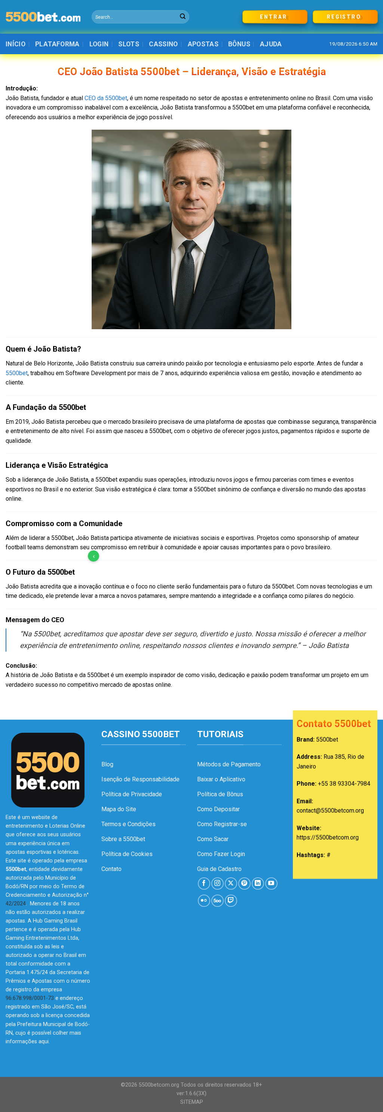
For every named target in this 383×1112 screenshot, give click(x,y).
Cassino (163, 44)
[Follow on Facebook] (204, 883)
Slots (128, 44)
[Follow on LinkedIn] (258, 883)
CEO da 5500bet (106, 98)
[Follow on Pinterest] (244, 883)
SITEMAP (191, 1102)
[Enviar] (183, 17)
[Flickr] (204, 901)
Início (15, 44)
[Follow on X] (231, 883)
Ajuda (271, 44)
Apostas (203, 44)
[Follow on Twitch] (231, 901)
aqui (44, 1041)
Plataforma (57, 44)
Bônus (239, 44)
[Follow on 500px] (217, 901)
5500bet (17, 373)
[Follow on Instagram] (217, 883)
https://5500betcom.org (328, 837)
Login (99, 44)
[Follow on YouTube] (271, 883)
